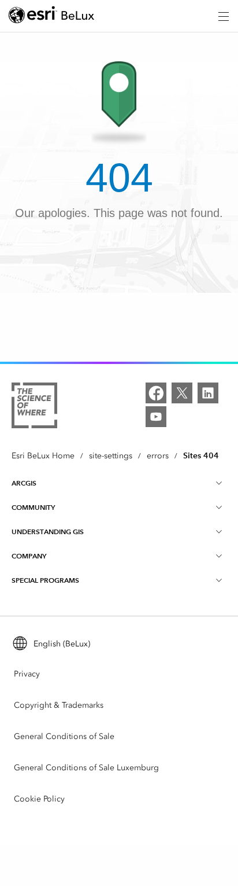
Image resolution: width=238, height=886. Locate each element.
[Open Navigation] (223, 16)
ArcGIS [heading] (24, 483)
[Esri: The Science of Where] (34, 407)
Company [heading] (29, 556)
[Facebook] (156, 393)
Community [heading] (33, 507)
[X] (182, 393)
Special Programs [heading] (45, 580)
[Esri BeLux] (51, 16)
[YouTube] (156, 416)
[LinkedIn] (208, 393)
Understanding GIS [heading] (48, 531)
